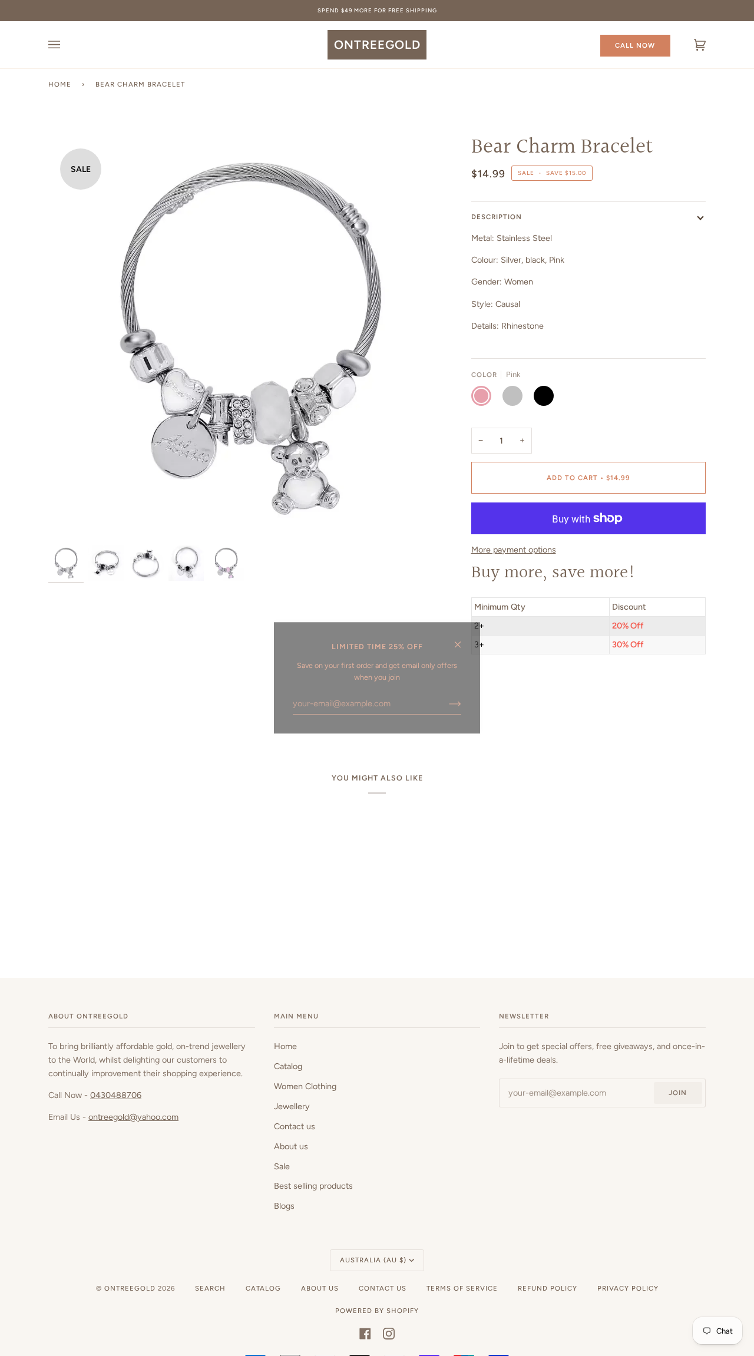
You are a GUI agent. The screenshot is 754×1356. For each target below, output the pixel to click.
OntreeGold (131, 1288)
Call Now (635, 45)
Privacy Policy (628, 1288)
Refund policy (547, 1288)
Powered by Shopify (377, 1311)
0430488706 (115, 1095)
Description (496, 217)
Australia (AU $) (373, 1260)
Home (59, 84)
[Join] (445, 703)
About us (291, 1146)
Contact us (294, 1126)
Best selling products (313, 1185)
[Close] (462, 639)
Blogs (284, 1205)
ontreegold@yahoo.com (133, 1117)
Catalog (288, 1066)
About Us (320, 1288)
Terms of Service (462, 1288)
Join (678, 1093)
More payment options (513, 549)
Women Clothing (305, 1086)
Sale (282, 1166)
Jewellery (292, 1106)
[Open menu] (66, 44)
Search (210, 1288)
